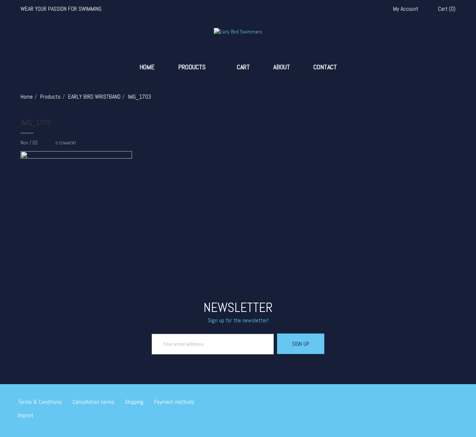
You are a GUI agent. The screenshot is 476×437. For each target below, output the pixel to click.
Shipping (134, 402)
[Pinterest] (456, 402)
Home (147, 67)
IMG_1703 (35, 122)
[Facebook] (434, 402)
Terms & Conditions (40, 402)
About (281, 67)
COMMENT (65, 143)
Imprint (25, 415)
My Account (405, 9)
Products (192, 67)
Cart (243, 67)
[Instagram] (445, 402)
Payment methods (174, 402)
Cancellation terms (94, 402)
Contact (325, 67)
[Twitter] (423, 402)
